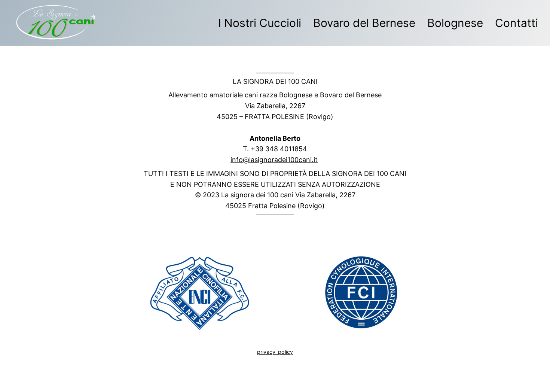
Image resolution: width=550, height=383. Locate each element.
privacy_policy (275, 352)
